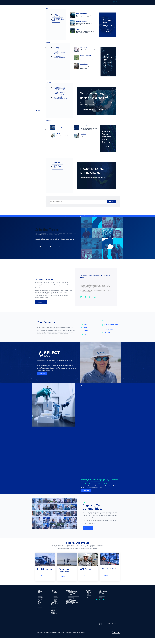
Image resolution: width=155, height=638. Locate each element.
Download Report (88, 109)
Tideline (78, 29)
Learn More (107, 30)
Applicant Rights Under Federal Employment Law (58, 632)
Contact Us (114, 212)
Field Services (83, 47)
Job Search (41, 246)
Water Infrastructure (81, 13)
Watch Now (86, 184)
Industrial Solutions (81, 21)
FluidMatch (84, 126)
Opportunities (82, 216)
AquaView (83, 133)
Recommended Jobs (56, 246)
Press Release (103, 109)
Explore (108, 70)
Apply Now (102, 216)
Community (93, 216)
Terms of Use (46, 632)
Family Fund (107, 332)
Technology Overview (61, 127)
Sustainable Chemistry (86, 55)
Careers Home (53, 216)
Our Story (63, 216)
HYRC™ (58, 133)
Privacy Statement (40, 632)
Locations (72, 216)
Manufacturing (83, 63)
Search (111, 201)
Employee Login (112, 623)
